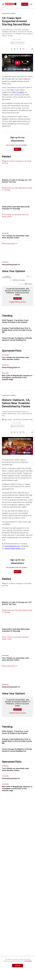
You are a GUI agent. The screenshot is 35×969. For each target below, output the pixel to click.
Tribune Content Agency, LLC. (14, 548)
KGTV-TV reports (18, 92)
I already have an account (17, 302)
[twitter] (17, 49)
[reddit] (20, 49)
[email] (23, 49)
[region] (17, 280)
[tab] (6, 276)
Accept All (17, 965)
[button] (3, 4)
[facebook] (11, 49)
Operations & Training (9, 13)
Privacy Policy (28, 961)
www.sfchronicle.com (12, 546)
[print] (32, 49)
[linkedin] (14, 49)
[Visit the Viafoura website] (28, 284)
